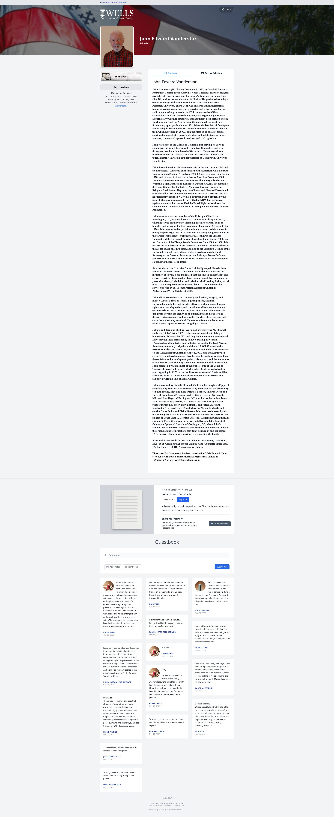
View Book (168, 499)
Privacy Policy (160, 805)
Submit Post (222, 567)
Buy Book (183, 499)
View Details (121, 105)
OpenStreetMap (170, 810)
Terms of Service (174, 805)
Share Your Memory (219, 523)
